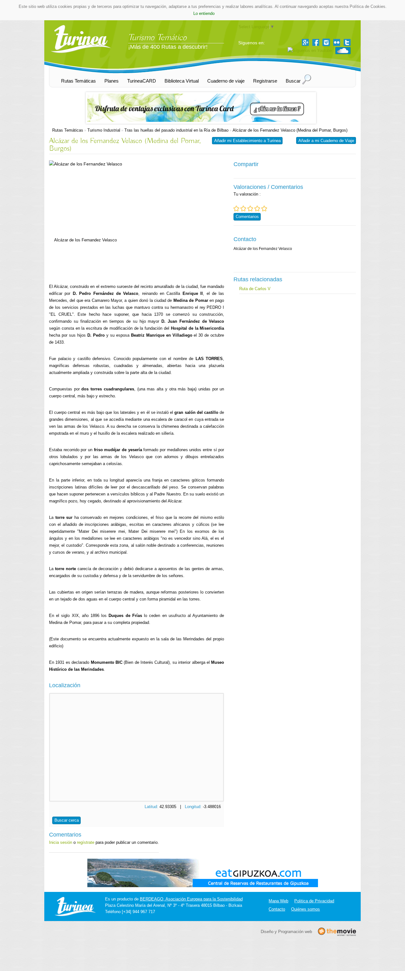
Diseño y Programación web (286, 931)
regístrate (85, 842)
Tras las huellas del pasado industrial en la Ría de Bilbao (176, 130)
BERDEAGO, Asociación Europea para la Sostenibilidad (191, 899)
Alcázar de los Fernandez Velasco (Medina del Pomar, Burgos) (290, 130)
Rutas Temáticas (67, 130)
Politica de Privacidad (314, 901)
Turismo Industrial (103, 130)
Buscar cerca (66, 820)
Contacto (277, 909)
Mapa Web (278, 901)
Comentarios (247, 216)
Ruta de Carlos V (255, 288)
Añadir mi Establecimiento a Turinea (247, 140)
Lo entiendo (204, 13)
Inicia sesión (60, 842)
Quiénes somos (305, 909)
